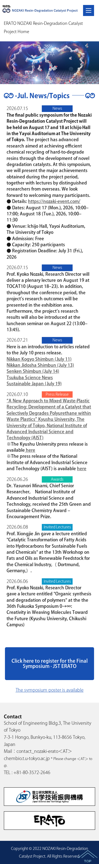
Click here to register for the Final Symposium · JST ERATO (50, 663)
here (30, 450)
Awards (57, 479)
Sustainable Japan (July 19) (34, 383)
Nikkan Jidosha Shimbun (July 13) (40, 365)
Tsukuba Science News (30, 377)
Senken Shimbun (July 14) (33, 371)
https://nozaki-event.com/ (54, 201)
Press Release (57, 394)
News (57, 108)
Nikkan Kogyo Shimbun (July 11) (39, 359)
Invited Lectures (57, 527)
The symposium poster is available (50, 690)
